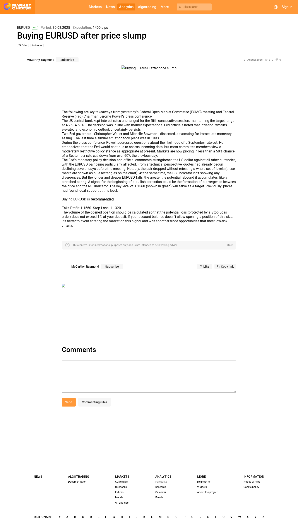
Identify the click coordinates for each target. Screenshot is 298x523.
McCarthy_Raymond (40, 60)
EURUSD (23, 28)
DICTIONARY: (43, 517)
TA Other (23, 45)
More (230, 245)
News (38, 476)
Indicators (37, 45)
